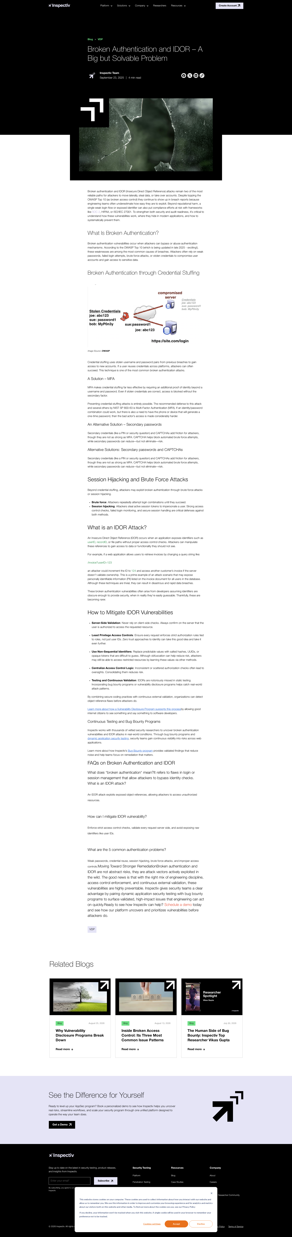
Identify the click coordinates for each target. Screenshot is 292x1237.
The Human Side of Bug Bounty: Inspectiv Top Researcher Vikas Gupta (209, 1035)
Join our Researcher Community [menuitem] (225, 1195)
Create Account (228, 6)
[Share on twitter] (189, 75)
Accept (176, 1224)
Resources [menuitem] (176, 6)
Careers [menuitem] (213, 1182)
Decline (201, 1224)
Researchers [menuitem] (159, 6)
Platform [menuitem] (104, 6)
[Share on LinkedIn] (195, 75)
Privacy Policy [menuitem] (218, 1227)
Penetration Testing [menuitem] (141, 1182)
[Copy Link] (202, 75)
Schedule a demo (178, 905)
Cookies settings (152, 1224)
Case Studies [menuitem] (177, 1182)
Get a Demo (60, 1124)
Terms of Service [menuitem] (235, 1227)
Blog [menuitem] (173, 1176)
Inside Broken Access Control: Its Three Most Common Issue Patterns (143, 1035)
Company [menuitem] (140, 6)
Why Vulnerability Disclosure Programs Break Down (80, 1035)
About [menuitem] (212, 1176)
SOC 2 (96, 212)
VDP (100, 39)
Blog (90, 39)
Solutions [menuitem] (122, 6)
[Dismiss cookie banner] (211, 1194)
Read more (63, 1049)
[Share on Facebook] (183, 75)
